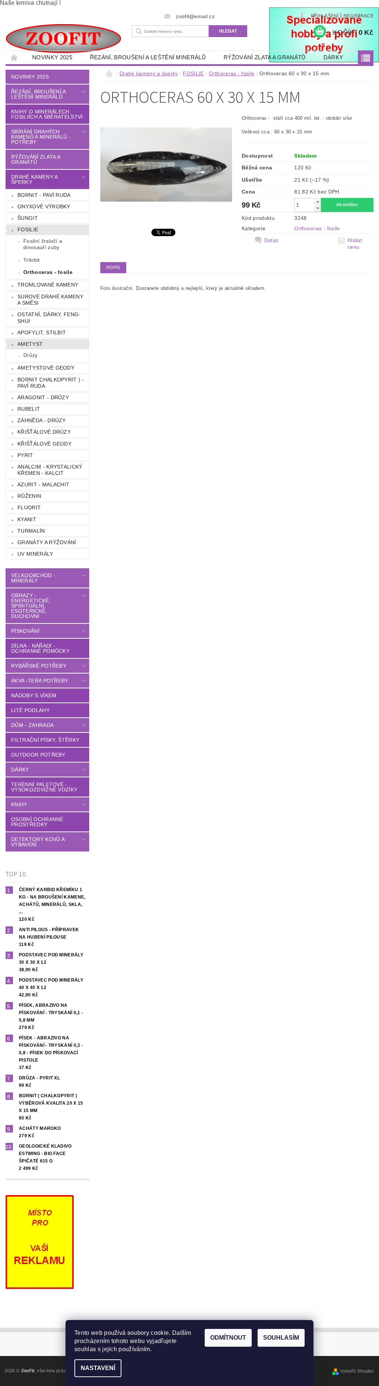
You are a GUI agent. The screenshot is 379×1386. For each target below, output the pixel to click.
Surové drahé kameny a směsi (50, 300)
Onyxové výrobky (43, 206)
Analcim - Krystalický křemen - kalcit (50, 470)
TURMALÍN (31, 531)
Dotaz (271, 240)
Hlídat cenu (355, 243)
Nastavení (98, 1368)
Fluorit (29, 507)
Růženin (29, 496)
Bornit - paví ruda (44, 195)
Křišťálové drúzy (44, 432)
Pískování (25, 631)
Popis (113, 267)
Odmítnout (228, 1337)
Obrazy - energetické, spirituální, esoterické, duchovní (31, 605)
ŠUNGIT (27, 218)
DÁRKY (333, 57)
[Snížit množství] (317, 208)
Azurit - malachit (43, 484)
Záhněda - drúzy (41, 420)
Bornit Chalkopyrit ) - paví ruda (50, 383)
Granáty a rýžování (46, 542)
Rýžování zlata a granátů (265, 57)
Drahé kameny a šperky (34, 179)
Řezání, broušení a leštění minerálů (148, 57)
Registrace (358, 16)
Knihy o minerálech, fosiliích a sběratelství (47, 114)
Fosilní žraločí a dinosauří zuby (42, 244)
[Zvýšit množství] (317, 201)
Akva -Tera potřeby (39, 681)
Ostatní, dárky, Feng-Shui (49, 317)
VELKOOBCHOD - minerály (33, 577)
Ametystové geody (45, 368)
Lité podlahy (30, 710)
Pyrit (25, 455)
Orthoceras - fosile (48, 272)
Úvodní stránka (14, 57)
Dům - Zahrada (32, 725)
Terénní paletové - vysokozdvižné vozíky (44, 787)
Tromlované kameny (47, 285)
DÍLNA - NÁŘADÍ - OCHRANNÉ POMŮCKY (40, 648)
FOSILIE (27, 229)
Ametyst (30, 344)
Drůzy (30, 355)
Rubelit (28, 409)
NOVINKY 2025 (52, 57)
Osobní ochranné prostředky (37, 821)
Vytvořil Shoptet (356, 1371)
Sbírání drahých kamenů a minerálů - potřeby (41, 137)
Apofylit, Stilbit (41, 332)
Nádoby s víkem (33, 695)
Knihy (19, 804)
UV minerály (35, 554)
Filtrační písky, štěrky (45, 740)
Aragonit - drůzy (43, 397)
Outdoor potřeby (38, 755)
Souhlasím (281, 1337)
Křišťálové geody (44, 444)
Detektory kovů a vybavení (37, 841)
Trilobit (31, 260)
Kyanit (26, 519)
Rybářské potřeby (38, 666)
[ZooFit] (63, 38)
